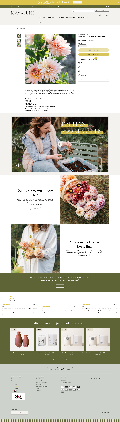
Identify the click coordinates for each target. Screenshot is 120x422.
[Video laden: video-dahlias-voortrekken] (60, 144)
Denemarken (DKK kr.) (101, 10)
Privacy (38, 388)
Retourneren (39, 384)
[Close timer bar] (118, 3)
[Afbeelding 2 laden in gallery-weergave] (19, 41)
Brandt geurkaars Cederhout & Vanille (72, 352)
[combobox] (83, 11)
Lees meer (36, 208)
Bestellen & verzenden (41, 382)
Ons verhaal (14, 379)
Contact (38, 379)
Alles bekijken (60, 359)
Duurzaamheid (15, 380)
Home (17, 28)
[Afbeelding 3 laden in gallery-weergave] (19, 45)
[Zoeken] (73, 11)
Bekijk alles (24, 28)
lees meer (60, 286)
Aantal (80, 43)
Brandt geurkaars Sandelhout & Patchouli (98, 352)
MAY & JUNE (107, 412)
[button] (51, 17)
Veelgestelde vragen (41, 380)
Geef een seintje (93, 54)
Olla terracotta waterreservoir (22, 352)
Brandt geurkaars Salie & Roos (47, 352)
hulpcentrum (56, 369)
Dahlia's (20, 28)
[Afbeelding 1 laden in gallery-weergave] (19, 36)
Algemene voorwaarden (42, 386)
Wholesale (38, 390)
